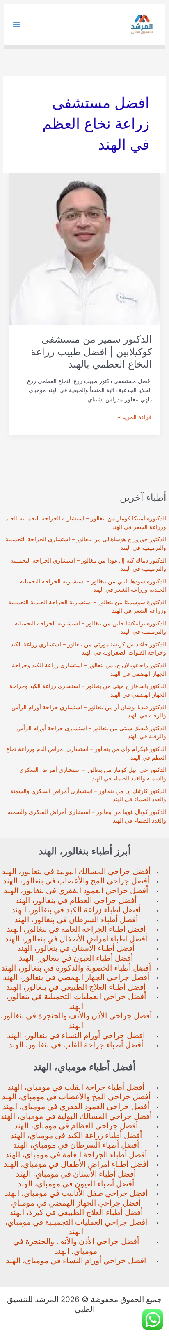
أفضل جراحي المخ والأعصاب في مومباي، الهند (76, 1096)
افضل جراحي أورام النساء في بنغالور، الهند (76, 1035)
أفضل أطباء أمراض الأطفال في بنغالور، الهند (76, 939)
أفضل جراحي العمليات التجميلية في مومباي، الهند (76, 1227)
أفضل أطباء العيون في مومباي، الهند (76, 1183)
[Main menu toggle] (16, 24)
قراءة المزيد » (135, 417)
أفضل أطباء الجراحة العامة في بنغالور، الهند (76, 929)
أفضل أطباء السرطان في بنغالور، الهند (76, 919)
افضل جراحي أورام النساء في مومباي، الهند (76, 1260)
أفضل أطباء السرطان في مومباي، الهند (76, 1145)
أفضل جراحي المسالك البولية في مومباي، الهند (76, 1116)
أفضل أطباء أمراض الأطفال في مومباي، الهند (76, 1164)
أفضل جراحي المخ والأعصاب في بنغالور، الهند (76, 880)
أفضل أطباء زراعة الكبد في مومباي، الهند (76, 1135)
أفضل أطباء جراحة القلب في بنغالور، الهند (76, 1044)
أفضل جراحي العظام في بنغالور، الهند (76, 900)
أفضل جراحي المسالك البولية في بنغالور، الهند (76, 871)
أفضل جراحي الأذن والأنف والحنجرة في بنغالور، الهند (76, 1020)
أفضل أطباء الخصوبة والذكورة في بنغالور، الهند (76, 968)
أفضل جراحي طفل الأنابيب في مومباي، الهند (76, 1193)
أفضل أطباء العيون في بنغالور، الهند (76, 958)
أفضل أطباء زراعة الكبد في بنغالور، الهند (76, 910)
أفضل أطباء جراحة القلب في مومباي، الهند (75, 1087)
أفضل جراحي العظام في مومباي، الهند (76, 1125)
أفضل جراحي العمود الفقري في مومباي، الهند (75, 1106)
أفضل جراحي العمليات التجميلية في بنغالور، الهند (76, 1001)
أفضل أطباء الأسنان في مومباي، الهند (76, 1174)
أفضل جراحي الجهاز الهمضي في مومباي (76, 1203)
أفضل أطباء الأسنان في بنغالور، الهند (76, 948)
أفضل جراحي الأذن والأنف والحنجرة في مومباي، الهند (76, 1246)
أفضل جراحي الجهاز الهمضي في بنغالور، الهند (76, 977)
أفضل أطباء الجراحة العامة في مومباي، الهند (76, 1154)
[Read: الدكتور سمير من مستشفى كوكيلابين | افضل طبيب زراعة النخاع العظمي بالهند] (84, 248)
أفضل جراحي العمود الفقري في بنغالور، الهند (76, 890)
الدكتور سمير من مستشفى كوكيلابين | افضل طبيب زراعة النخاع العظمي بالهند (91, 351)
